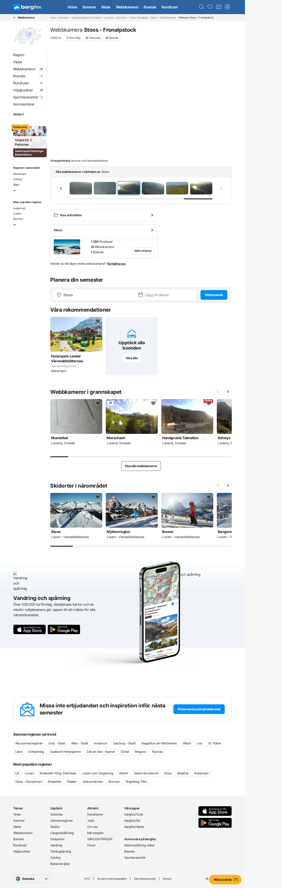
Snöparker (57, 839)
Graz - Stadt (56, 743)
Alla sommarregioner (29, 743)
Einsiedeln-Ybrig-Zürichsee (58, 773)
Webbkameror (127, 7)
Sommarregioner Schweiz (86, 17)
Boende (150, 7)
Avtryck (167, 878)
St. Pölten (214, 743)
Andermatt (19, 208)
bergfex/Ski (132, 820)
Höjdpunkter (21, 851)
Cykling (55, 857)
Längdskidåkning (62, 833)
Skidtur (55, 827)
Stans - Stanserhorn (28, 781)
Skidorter (56, 814)
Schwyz (121, 17)
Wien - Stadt (79, 743)
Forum (91, 845)
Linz (199, 743)
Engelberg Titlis (136, 781)
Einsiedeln (54, 781)
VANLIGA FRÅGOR (99, 839)
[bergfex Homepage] (27, 7)
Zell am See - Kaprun (101, 751)
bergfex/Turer (133, 814)
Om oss (92, 827)
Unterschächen (92, 781)
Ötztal (125, 751)
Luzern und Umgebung (97, 773)
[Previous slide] (61, 188)
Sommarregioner (61, 820)
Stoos (153, 17)
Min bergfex (95, 833)
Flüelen (71, 781)
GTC (87, 878)
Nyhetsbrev (95, 814)
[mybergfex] (227, 7)
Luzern (17, 213)
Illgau (16, 184)
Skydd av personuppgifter (112, 878)
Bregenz (140, 751)
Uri (17, 773)
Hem (53, 17)
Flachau (157, 751)
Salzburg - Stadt (124, 743)
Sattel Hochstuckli (146, 773)
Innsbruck (100, 743)
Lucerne (108, 17)
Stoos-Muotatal (138, 17)
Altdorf (123, 773)
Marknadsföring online (139, 845)
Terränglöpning (60, 851)
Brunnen (18, 218)
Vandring (56, 845)
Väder (106, 7)
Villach (186, 743)
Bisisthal (182, 773)
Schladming (36, 751)
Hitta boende (214, 295)
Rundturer (169, 7)
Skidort (18, 114)
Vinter (72, 7)
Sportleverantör (134, 857)
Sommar (89, 7)
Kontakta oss (116, 263)
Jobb (90, 820)
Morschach (19, 174)
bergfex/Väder (134, 827)
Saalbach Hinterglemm (65, 751)
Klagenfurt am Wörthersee (159, 743)
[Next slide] (221, 188)
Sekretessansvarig (144, 878)
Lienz (18, 751)
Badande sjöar (60, 864)
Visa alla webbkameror (141, 466)
